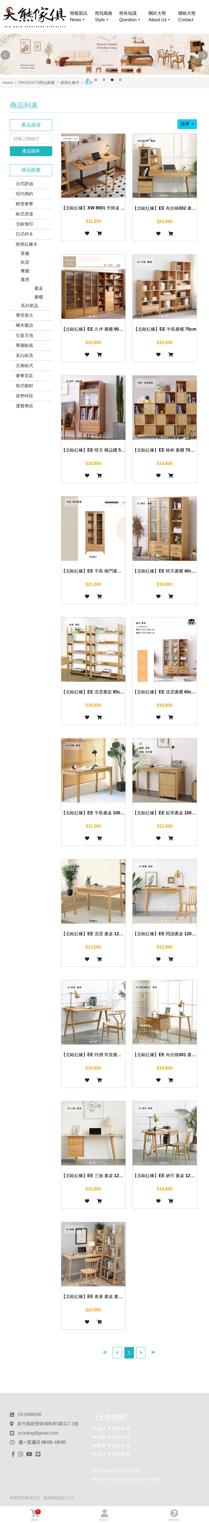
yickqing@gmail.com (38, 1433)
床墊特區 (24, 396)
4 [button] (112, 79)
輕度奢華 (24, 204)
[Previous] (117, 1352)
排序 (185, 124)
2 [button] (95, 79)
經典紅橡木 (27, 244)
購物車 (35, 1515)
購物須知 (174, 1519)
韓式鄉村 (24, 385)
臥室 (25, 262)
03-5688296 (29, 1414)
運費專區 (24, 406)
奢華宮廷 (24, 375)
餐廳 (25, 271)
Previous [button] (5, 55)
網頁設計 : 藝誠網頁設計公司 (49, 1497)
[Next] (141, 1352)
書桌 (38, 288)
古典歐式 (24, 365)
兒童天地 (24, 335)
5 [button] (120, 79)
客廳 (25, 253)
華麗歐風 (24, 345)
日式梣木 (24, 234)
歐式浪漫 (24, 214)
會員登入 (104, 1519)
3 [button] (104, 79)
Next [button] (203, 55)
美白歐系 (24, 355)
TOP (197, 1318)
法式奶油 (24, 183)
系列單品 (29, 305)
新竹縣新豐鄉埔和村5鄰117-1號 (47, 1423)
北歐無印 (24, 224)
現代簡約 (24, 193)
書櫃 (38, 297)
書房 (25, 279)
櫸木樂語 (24, 325)
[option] (104, 54)
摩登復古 (24, 315)
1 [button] (87, 79)
